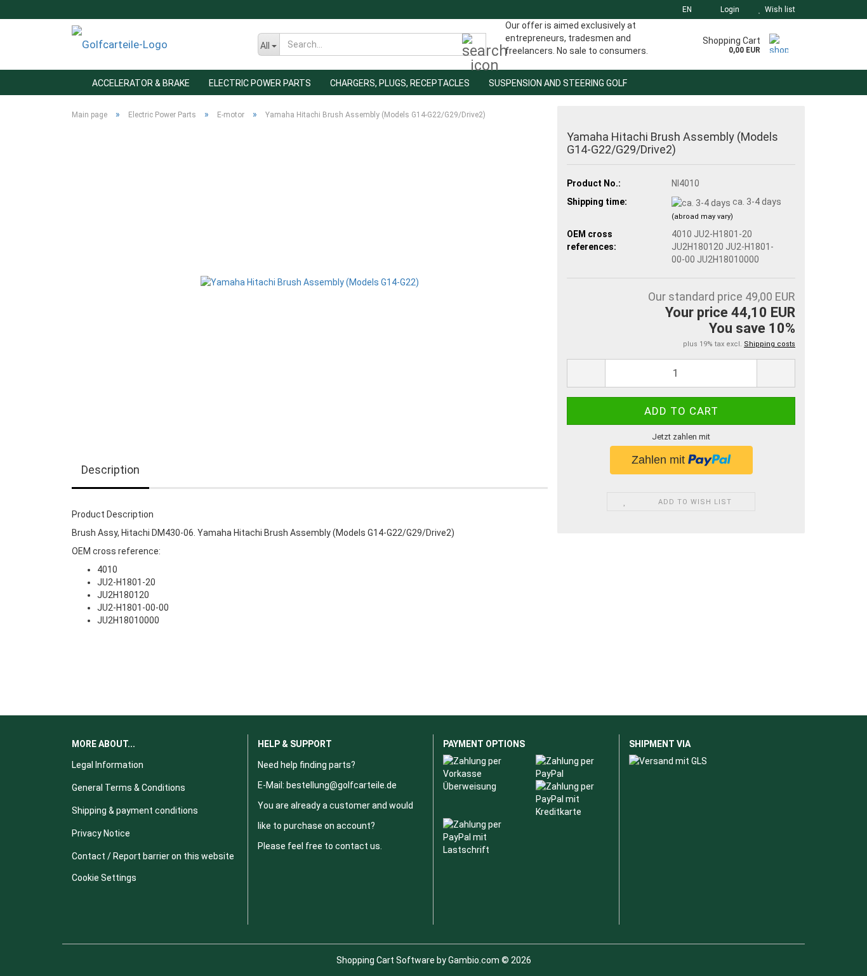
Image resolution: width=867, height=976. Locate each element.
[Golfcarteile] (155, 44)
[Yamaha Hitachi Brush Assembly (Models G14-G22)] (310, 272)
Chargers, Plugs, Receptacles (400, 83)
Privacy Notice (101, 833)
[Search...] (474, 45)
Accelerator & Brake (141, 83)
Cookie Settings (104, 878)
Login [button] (728, 9)
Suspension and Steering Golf (558, 83)
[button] (683, 9)
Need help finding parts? (306, 765)
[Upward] (832, 957)
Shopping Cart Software (385, 960)
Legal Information (107, 765)
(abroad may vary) (702, 216)
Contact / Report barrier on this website (153, 856)
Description (110, 469)
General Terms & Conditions (128, 788)
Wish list (778, 9)
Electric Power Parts (260, 83)
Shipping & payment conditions (135, 810)
